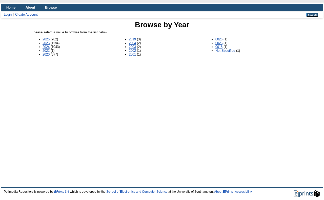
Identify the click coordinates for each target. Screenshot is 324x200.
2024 (46, 47)
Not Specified (225, 51)
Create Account (26, 14)
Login (8, 14)
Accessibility (243, 191)
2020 (46, 54)
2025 (46, 43)
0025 (218, 43)
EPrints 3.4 (61, 191)
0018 (218, 47)
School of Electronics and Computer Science (137, 191)
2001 (132, 54)
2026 (46, 39)
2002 (132, 51)
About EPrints (223, 191)
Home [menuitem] (10, 7)
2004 (132, 43)
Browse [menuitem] (51, 7)
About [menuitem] (30, 7)
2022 (46, 51)
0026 (218, 39)
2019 (132, 39)
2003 (132, 47)
